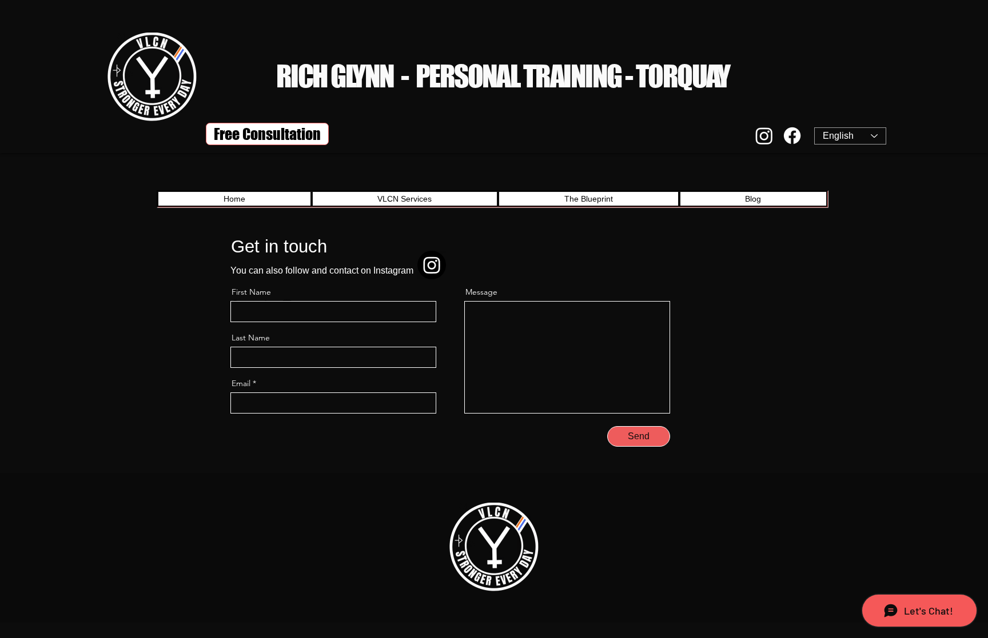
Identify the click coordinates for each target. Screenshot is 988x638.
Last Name (251, 338)
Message (481, 292)
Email (241, 383)
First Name (251, 292)
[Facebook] (792, 136)
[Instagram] (764, 136)
